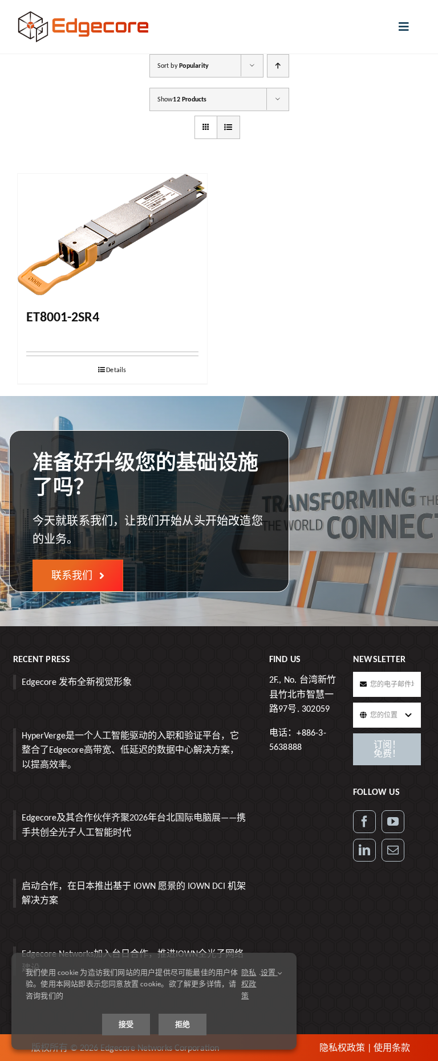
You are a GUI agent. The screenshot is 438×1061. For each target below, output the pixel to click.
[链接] (364, 850)
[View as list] (228, 127)
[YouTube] (393, 821)
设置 (269, 972)
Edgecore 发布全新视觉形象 (77, 681)
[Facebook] (364, 821)
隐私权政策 (342, 1047)
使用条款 (392, 1047)
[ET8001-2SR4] (112, 234)
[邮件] (393, 850)
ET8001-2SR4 (62, 316)
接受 (126, 1024)
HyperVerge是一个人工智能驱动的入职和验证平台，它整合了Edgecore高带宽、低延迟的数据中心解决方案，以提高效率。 (130, 750)
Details (116, 370)
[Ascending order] (278, 65)
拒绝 (182, 1024)
